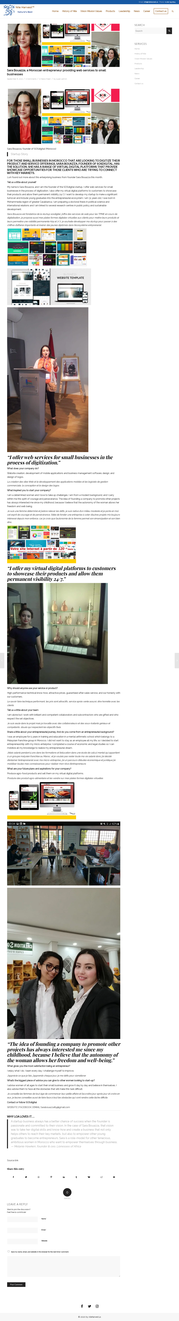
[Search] (172, 11)
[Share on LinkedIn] (64, 1177)
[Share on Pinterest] (51, 1177)
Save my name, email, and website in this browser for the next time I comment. (40, 1252)
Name (44, 1219)
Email (44, 1230)
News (137, 74)
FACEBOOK (25, 1107)
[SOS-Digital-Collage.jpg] (63, 45)
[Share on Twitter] (26, 1177)
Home (137, 49)
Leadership (139, 68)
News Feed (45, 79)
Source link (12, 1160)
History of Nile (140, 54)
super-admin (61, 79)
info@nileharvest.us (151, 2)
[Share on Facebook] (13, 1177)
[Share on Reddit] (101, 1177)
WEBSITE (12, 1107)
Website (44, 1241)
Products (138, 64)
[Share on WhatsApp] (38, 1177)
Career (137, 78)
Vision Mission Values (143, 59)
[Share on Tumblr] (76, 1177)
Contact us (139, 84)
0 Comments (31, 79)
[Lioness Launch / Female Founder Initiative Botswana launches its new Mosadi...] (2, 660)
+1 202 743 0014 (170, 2)
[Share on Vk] (89, 1177)
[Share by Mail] (114, 1177)
